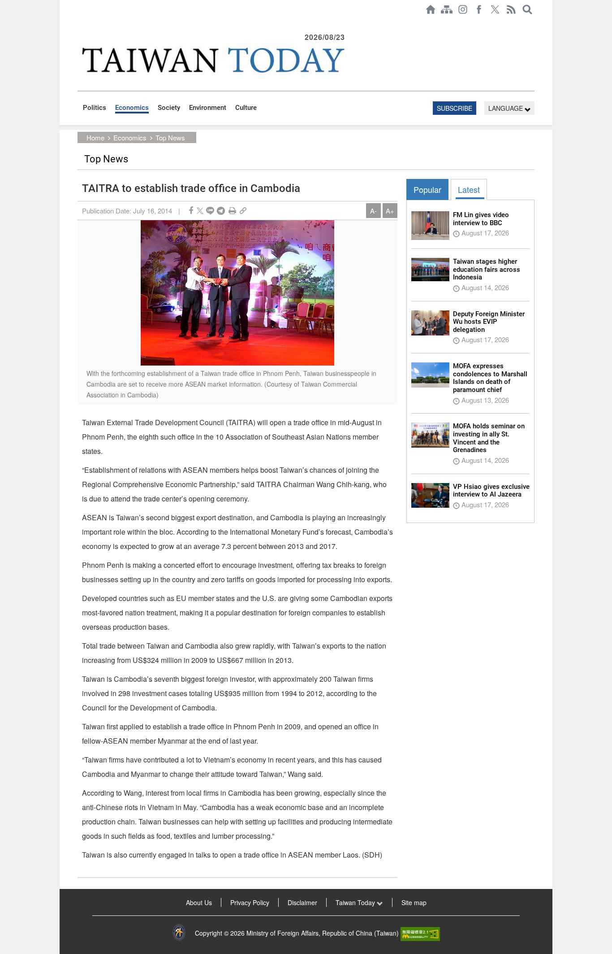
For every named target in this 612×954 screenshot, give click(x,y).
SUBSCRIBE (454, 108)
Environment (207, 108)
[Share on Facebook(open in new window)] (190, 210)
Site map (414, 902)
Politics (94, 108)
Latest (469, 189)
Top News (170, 137)
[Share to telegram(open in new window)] (220, 210)
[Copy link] (243, 210)
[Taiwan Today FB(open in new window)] (479, 9)
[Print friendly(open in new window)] (232, 210)
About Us (199, 902)
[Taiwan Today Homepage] (430, 9)
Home (95, 137)
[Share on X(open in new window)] (200, 210)
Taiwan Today (356, 902)
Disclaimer (302, 902)
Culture (246, 108)
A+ (390, 210)
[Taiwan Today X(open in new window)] (495, 9)
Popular (427, 189)
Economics (132, 108)
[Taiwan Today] (212, 60)
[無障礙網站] (420, 932)
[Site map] (447, 9)
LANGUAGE (506, 108)
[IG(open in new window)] (463, 9)
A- (373, 210)
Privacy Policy (249, 902)
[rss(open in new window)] (511, 9)
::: (80, 23)
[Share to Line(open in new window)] (210, 210)
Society (169, 108)
